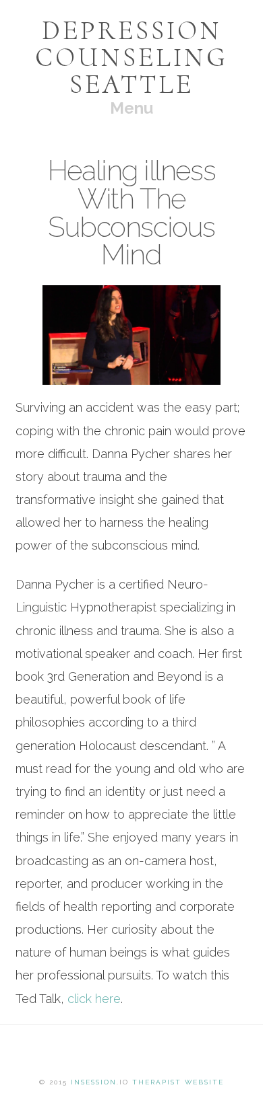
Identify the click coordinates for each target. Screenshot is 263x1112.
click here (94, 999)
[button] (131, 108)
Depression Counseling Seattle (131, 57)
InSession (94, 1082)
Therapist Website (178, 1082)
